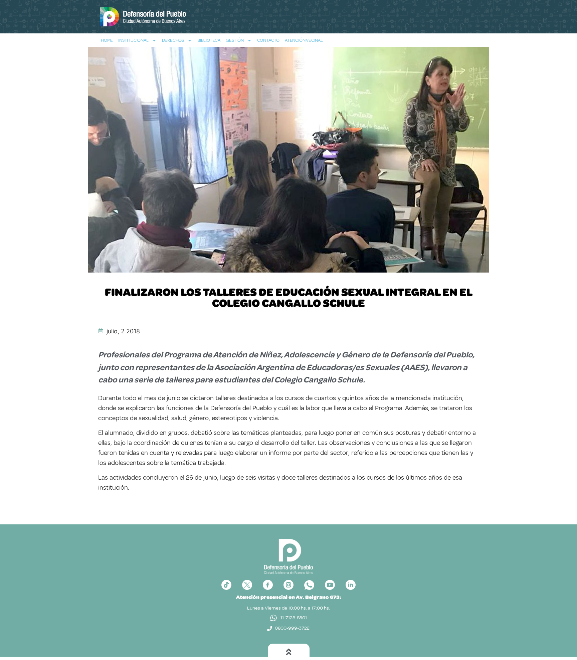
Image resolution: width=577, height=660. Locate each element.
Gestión (235, 40)
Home (107, 40)
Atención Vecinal (304, 40)
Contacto (268, 40)
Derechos (173, 40)
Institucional (133, 40)
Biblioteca (208, 40)
